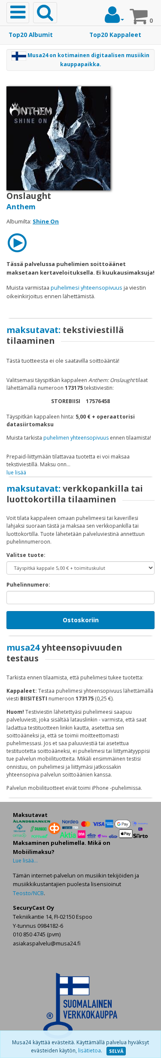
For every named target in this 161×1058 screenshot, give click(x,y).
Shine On (46, 221)
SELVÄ (116, 1051)
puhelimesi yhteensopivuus (86, 287)
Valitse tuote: (26, 555)
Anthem (21, 206)
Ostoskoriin (81, 620)
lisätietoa (89, 1050)
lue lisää (16, 472)
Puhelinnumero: (28, 584)
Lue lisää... (25, 860)
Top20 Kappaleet (115, 35)
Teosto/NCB (28, 893)
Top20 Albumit (31, 35)
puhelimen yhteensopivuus (76, 437)
